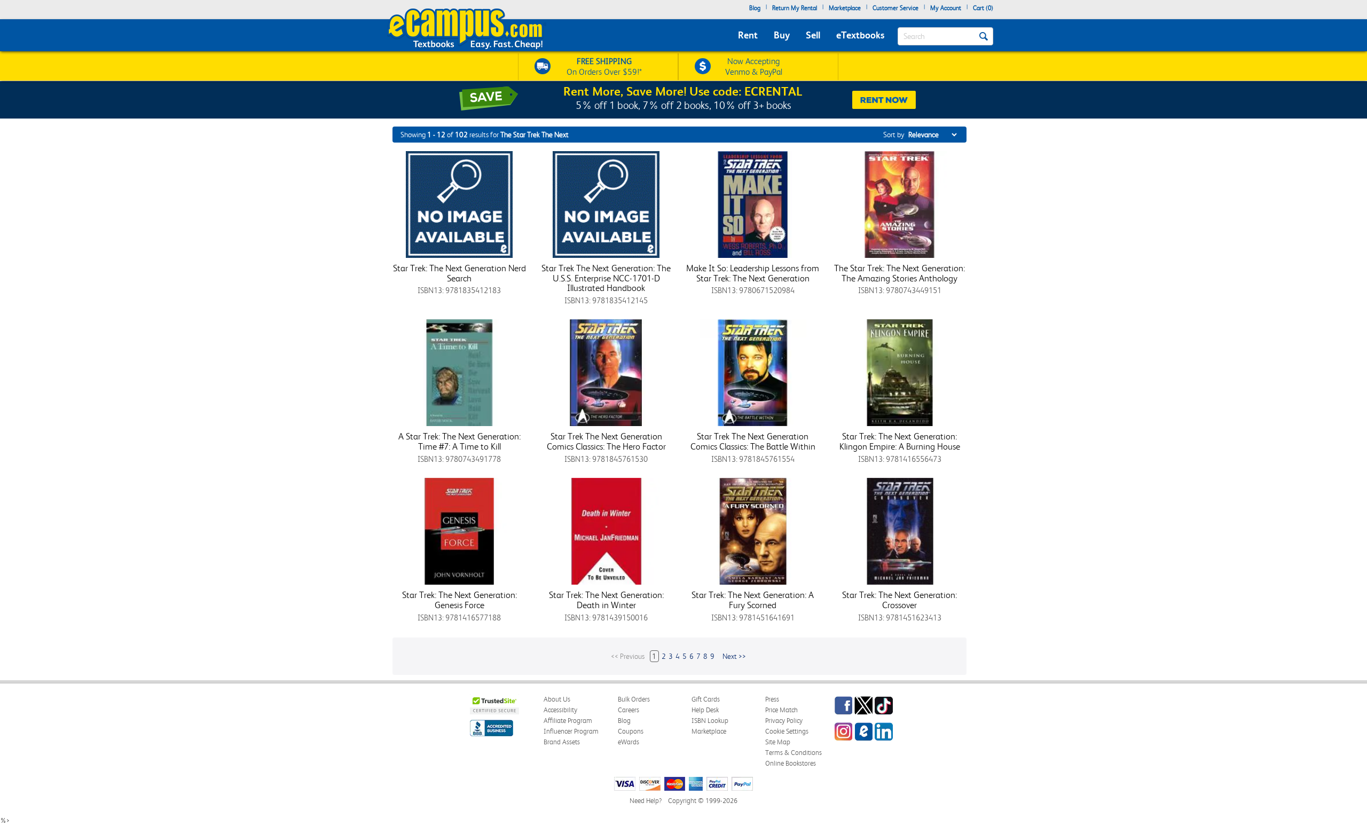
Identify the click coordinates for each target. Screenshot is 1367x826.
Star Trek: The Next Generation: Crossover (899, 599)
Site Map (777, 742)
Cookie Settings (786, 731)
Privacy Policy (784, 721)
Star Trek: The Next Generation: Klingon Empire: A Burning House (899, 441)
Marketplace (845, 8)
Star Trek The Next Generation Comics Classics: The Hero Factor (606, 441)
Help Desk (705, 710)
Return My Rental (794, 8)
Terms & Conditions (793, 753)
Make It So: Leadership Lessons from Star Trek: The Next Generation (752, 273)
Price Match (781, 710)
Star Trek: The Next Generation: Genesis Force (459, 599)
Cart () (983, 8)
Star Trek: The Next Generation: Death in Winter (606, 599)
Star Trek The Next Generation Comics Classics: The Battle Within (752, 441)
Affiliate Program (568, 721)
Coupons (630, 731)
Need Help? (646, 801)
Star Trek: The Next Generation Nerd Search (459, 273)
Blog (754, 8)
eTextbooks (860, 35)
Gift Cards (706, 699)
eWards (628, 742)
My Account (945, 8)
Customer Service (895, 8)
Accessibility (560, 710)
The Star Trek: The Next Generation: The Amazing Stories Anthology (899, 273)
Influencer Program (571, 731)
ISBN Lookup (710, 721)
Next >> (734, 656)
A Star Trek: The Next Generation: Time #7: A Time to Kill (459, 441)
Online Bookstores (790, 763)
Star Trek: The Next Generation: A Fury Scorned (753, 599)
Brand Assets (562, 742)
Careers (628, 710)
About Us (557, 699)
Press (772, 699)
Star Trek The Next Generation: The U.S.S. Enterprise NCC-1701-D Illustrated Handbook (606, 278)
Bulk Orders (634, 699)
